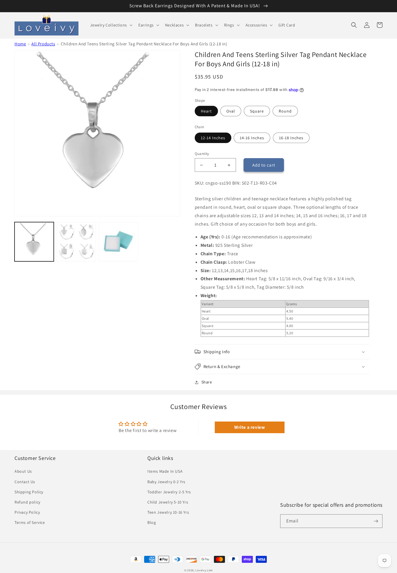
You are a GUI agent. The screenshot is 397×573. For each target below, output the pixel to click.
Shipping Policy (29, 492)
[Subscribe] (375, 521)
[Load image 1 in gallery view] (34, 241)
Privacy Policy (27, 512)
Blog (151, 522)
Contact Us (25, 481)
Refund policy (27, 502)
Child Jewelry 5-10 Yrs (167, 502)
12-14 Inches (213, 137)
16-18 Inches (291, 137)
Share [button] (206, 382)
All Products (43, 44)
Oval (230, 111)
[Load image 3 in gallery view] (118, 241)
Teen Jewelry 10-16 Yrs (168, 512)
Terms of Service (30, 522)
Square (257, 111)
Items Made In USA (165, 471)
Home (20, 44)
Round (285, 111)
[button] (111, 25)
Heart (206, 111)
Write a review (249, 427)
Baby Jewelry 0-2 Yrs (166, 481)
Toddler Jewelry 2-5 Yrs (169, 492)
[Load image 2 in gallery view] (76, 241)
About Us (23, 471)
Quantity (202, 153)
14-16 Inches (252, 137)
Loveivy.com (204, 570)
